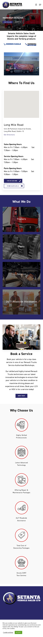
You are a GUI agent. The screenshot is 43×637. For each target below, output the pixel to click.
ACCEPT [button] (18, 632)
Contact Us (18, 22)
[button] (13, 181)
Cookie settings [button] (8, 632)
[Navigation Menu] (40, 5)
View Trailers (8, 22)
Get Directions (9, 135)
